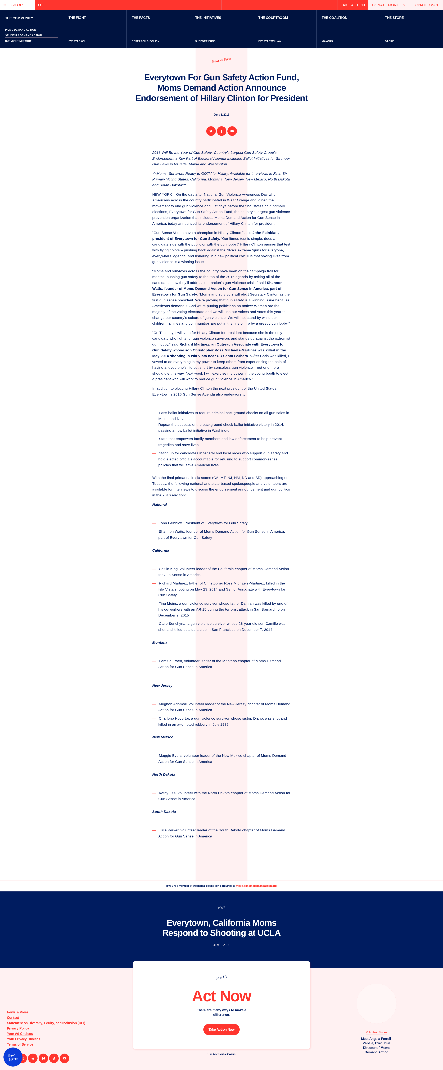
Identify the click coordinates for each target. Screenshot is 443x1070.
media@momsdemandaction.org (256, 885)
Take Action (353, 5)
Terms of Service (20, 1044)
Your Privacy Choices (23, 1039)
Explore (16, 5)
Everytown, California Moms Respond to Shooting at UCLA (221, 928)
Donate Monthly (389, 5)
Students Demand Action (23, 35)
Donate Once (426, 5)
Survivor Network (19, 41)
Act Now (221, 996)
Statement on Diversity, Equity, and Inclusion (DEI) (46, 1023)
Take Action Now (221, 1029)
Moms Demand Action (20, 29)
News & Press (221, 60)
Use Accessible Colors (221, 1054)
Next (221, 907)
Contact (13, 1017)
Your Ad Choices (20, 1034)
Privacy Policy (18, 1028)
